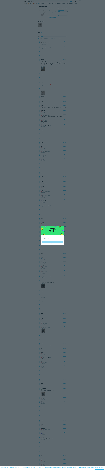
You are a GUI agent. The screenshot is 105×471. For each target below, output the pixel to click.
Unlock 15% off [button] (52, 241)
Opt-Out (99, 469)
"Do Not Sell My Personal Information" (99, 467)
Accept (96, 469)
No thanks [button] (52, 243)
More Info (102, 469)
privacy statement (33, 467)
